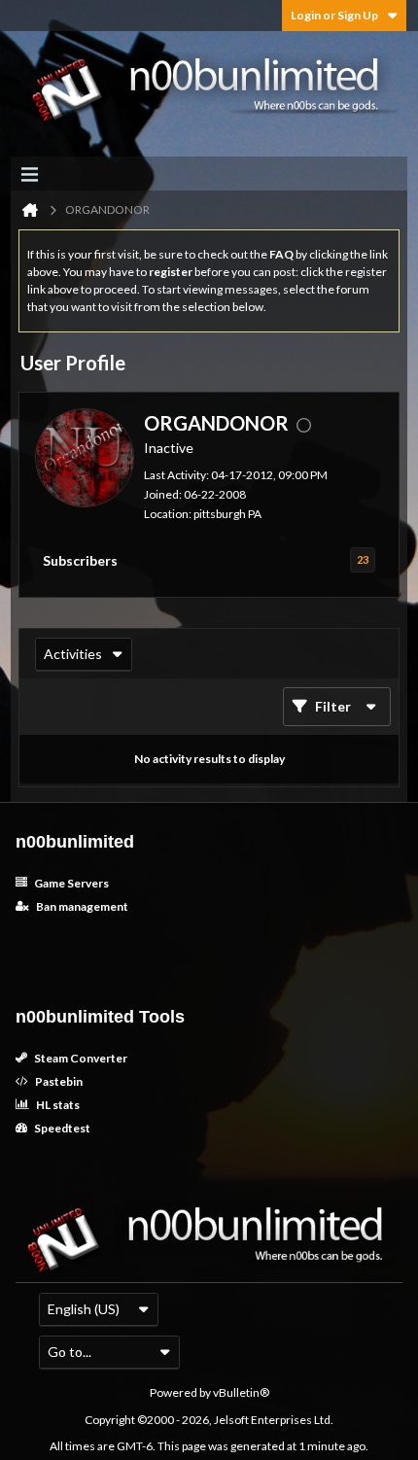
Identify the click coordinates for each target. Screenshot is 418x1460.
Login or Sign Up (334, 15)
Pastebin (58, 1081)
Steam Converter (79, 1058)
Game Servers (70, 883)
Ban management (81, 906)
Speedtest (61, 1128)
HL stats (57, 1104)
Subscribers (80, 560)
